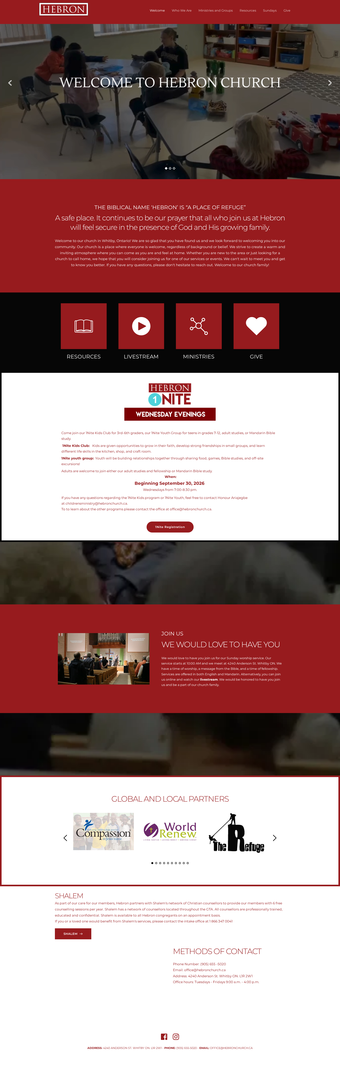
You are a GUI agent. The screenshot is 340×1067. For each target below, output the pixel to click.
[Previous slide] (10, 83)
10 (188, 863)
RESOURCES (84, 356)
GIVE (256, 356)
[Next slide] (330, 83)
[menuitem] (157, 10)
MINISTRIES (198, 356)
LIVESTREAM (141, 356)
